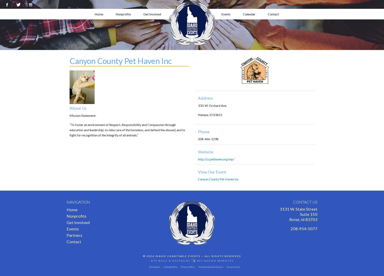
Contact (273, 14)
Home (99, 14)
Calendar (249, 14)
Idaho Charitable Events (177, 256)
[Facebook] (7, 4)
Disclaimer (154, 267)
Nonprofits (123, 14)
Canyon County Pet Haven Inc (218, 179)
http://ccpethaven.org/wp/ (216, 159)
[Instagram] (31, 4)
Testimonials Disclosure (210, 267)
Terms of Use (233, 267)
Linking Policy (171, 267)
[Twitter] (18, 4)
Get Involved (152, 14)
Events (226, 14)
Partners (74, 235)
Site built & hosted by (192, 260)
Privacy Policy (188, 267)
